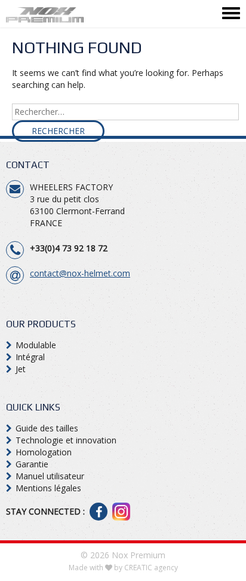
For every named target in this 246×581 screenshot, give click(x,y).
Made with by (123, 567)
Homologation (44, 452)
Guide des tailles (47, 428)
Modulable (36, 345)
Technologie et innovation (66, 440)
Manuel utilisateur (50, 476)
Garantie (32, 464)
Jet (21, 369)
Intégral (30, 357)
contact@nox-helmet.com (80, 273)
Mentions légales (48, 488)
